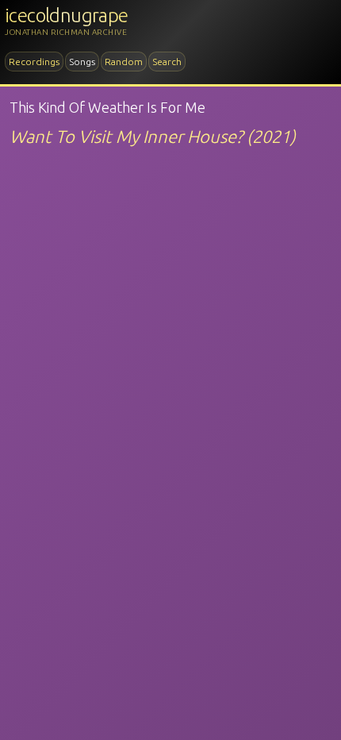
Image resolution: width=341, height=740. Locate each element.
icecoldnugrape (66, 15)
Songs (82, 61)
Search (167, 61)
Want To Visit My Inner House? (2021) (153, 136)
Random (124, 61)
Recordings (34, 61)
